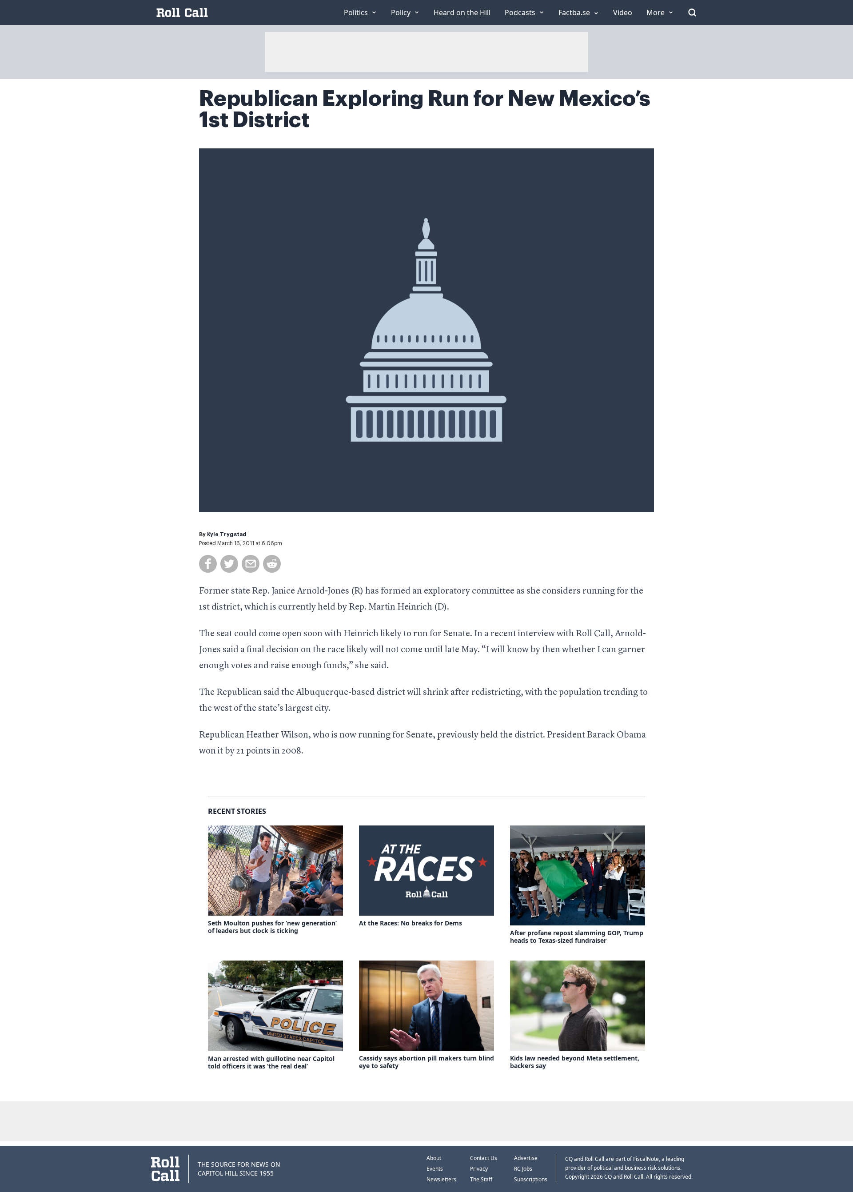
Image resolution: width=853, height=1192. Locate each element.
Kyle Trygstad (227, 534)
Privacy (479, 1168)
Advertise (526, 1158)
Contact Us (483, 1158)
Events (434, 1168)
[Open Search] (692, 12)
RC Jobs (523, 1168)
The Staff (481, 1179)
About (433, 1158)
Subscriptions (530, 1179)
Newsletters (441, 1179)
